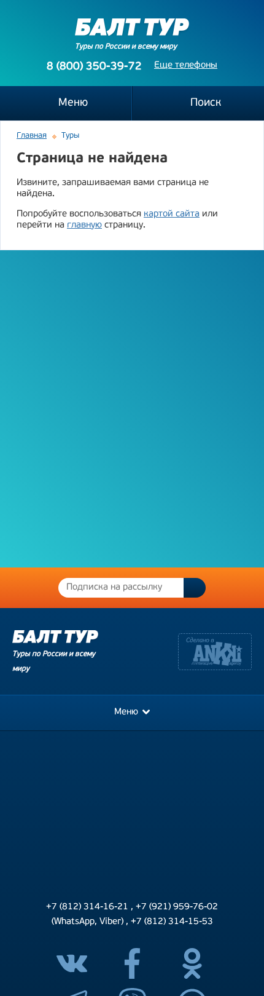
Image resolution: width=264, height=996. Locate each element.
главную (84, 225)
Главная (32, 136)
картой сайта (172, 214)
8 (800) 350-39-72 (94, 67)
